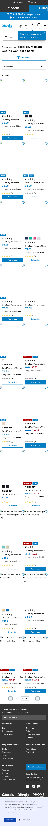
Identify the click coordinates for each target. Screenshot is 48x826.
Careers (5, 773)
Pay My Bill (30, 752)
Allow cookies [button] (10, 820)
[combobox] (24, 37)
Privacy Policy (21, 813)
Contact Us (6, 776)
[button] (23, 820)
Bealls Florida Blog (8, 779)
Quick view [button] (38, 138)
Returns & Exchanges (33, 734)
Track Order (30, 728)
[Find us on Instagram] (33, 786)
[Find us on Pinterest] (38, 786)
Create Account (7, 731)
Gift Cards (5, 749)
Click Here (21, 17)
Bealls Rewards (7, 734)
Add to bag (15, 138)
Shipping (29, 737)
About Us (5, 770)
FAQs (28, 731)
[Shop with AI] (20, 26)
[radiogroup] (28, 116)
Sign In (4, 728)
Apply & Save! (31, 749)
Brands (4, 755)
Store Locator (7, 752)
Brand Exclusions (8, 758)
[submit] (41, 717)
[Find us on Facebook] (27, 786)
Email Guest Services (36, 767)
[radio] (26, 116)
